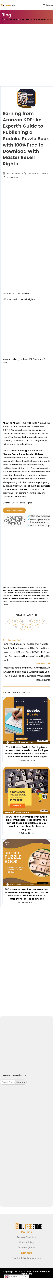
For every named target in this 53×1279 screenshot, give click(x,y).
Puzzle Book (13, 177)
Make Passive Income (12, 593)
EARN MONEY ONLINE (25, 587)
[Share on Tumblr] (23, 627)
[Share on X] (7, 621)
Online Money (34, 595)
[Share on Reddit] (15, 627)
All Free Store (13, 173)
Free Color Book (22, 590)
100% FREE (12, 587)
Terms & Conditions (26, 1237)
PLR (10, 598)
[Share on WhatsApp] (37, 627)
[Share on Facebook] (15, 621)
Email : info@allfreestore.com (26, 1258)
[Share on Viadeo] (30, 627)
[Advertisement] (26, 58)
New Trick (23, 595)
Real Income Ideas (20, 598)
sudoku (33, 601)
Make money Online (38, 590)
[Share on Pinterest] (22, 621)
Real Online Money (37, 598)
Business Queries (26, 1247)
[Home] (2, 19)
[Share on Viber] (37, 621)
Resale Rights (23, 601)
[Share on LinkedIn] (30, 621)
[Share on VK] (44, 621)
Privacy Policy (26, 1242)
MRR (16, 595)
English (12, 1276)
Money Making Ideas (31, 593)
